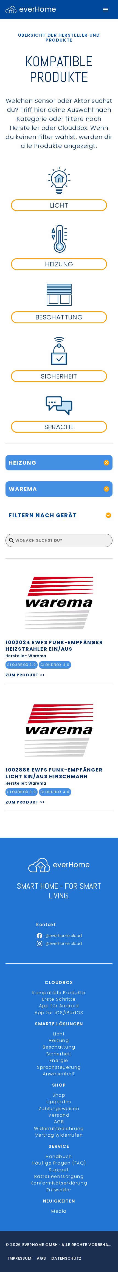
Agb (41, 1258)
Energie (59, 1060)
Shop (58, 1095)
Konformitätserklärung (59, 1183)
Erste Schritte (59, 999)
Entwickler (59, 1190)
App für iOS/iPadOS (59, 1012)
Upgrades (59, 1102)
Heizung (59, 1040)
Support (59, 1170)
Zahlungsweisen (59, 1108)
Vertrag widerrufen (59, 1135)
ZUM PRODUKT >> (25, 675)
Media (59, 1211)
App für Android (59, 1006)
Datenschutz (66, 1258)
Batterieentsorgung (59, 1176)
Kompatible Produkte (58, 992)
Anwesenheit (59, 1074)
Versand (58, 1115)
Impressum (19, 1258)
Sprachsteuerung (59, 1067)
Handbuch (59, 1156)
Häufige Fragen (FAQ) (59, 1163)
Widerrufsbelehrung (59, 1128)
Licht (59, 1034)
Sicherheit (59, 1054)
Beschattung (59, 1047)
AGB (59, 1122)
